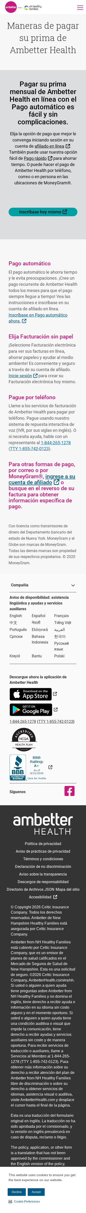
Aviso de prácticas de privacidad (43, 851)
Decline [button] (17, 1192)
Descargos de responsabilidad (43, 882)
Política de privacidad (43, 843)
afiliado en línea (53, 146)
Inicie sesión (24, 375)
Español (38, 616)
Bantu (37, 656)
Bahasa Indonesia (40, 639)
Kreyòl (15, 656)
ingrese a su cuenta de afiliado (42, 479)
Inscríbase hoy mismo (48, 211)
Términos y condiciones (43, 859)
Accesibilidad (40, 897)
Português (18, 629)
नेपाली (36, 622)
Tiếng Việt (62, 622)
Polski (59, 656)
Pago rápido (38, 158)
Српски (16, 636)
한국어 (60, 636)
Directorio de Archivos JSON (30, 889)
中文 (13, 622)
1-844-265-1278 (56, 442)
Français (61, 616)
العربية (59, 629)
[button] (24, 1201)
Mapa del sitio (68, 889)
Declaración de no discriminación (43, 866)
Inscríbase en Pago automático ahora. (38, 318)
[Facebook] (66, 791)
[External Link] (31, 767)
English (16, 616)
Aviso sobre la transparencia (43, 874)
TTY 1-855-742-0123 (29, 448)
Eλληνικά (40, 629)
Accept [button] (36, 1192)
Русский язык (61, 646)
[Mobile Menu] (80, 7)
